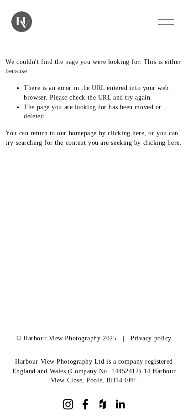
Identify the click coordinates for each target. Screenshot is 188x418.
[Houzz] (102, 404)
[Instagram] (68, 404)
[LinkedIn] (120, 404)
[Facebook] (85, 404)
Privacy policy (151, 338)
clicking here (126, 133)
